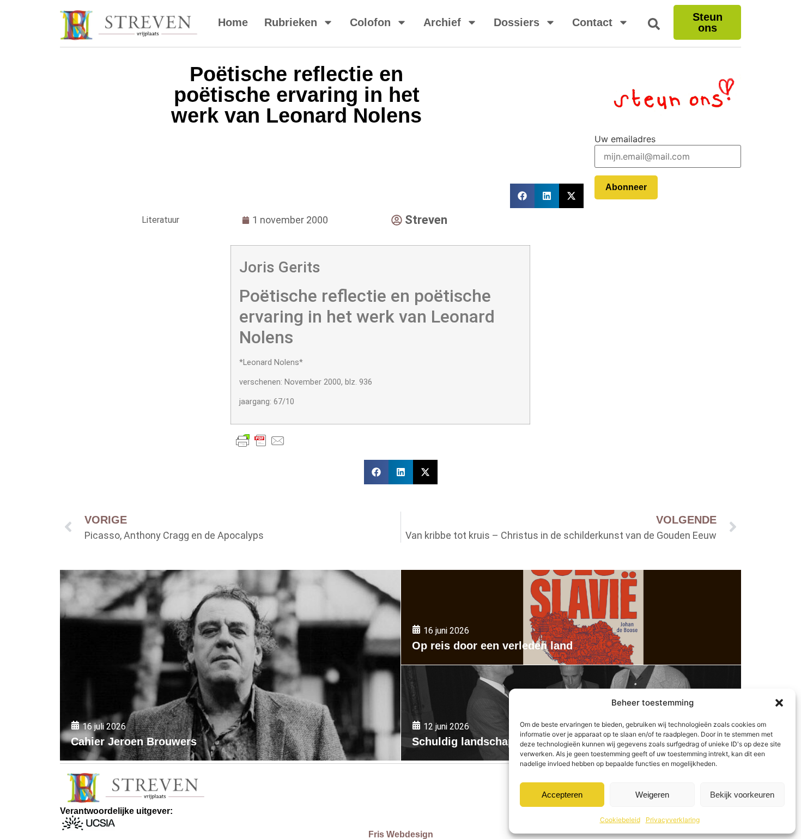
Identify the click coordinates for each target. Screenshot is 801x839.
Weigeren (652, 794)
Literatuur (160, 220)
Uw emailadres (625, 139)
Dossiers (516, 22)
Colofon (370, 22)
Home (233, 22)
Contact (592, 22)
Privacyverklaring (673, 820)
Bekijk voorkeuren (742, 794)
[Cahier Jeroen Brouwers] (230, 665)
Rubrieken (290, 22)
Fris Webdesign (400, 834)
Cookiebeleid (620, 820)
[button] (779, 702)
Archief (442, 22)
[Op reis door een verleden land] (571, 617)
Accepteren (562, 794)
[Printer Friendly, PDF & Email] (260, 441)
